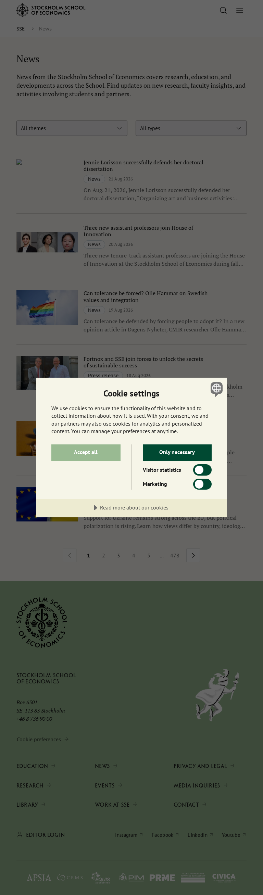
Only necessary (177, 452)
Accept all (86, 452)
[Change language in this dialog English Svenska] (215, 389)
